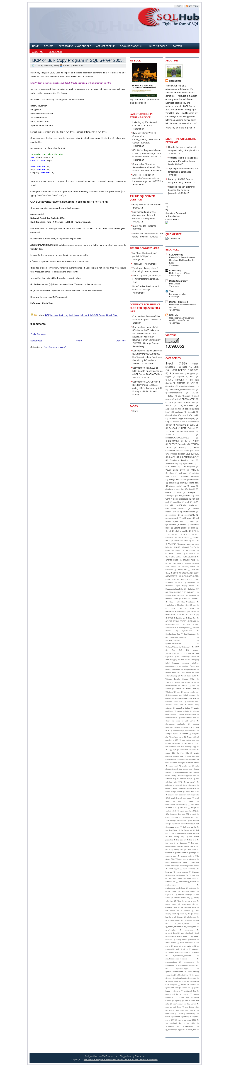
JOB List (192, 605)
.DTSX (167, 534)
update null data (190, 991)
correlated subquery (188, 749)
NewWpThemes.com (108, 1056)
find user (192, 839)
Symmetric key (171, 463)
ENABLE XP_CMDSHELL (186, 592)
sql (197, 933)
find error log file (189, 827)
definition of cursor (172, 785)
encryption (191, 373)
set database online (188, 907)
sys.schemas (170, 524)
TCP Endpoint (188, 466)
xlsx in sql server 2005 (187, 1020)
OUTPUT (181, 383)
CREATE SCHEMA (173, 563)
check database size (188, 717)
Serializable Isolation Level (182, 460)
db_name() (191, 782)
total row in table (180, 978)
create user (173, 766)
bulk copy (63, 315)
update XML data (172, 987)
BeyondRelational (131, 46)
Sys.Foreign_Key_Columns (175, 637)
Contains (169, 402)
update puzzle (180, 527)
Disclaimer (55, 51)
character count (171, 717)
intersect (195, 872)
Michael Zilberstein (178, 301)
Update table (170, 672)
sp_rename (189, 930)
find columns (181, 820)
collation (172, 482)
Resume (48, 46)
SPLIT (196, 457)
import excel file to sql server (176, 862)
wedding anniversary (187, 1013)
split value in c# (187, 933)
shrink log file (185, 913)
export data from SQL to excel (184, 814)
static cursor (170, 942)
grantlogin (192, 852)
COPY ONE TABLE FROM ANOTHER (180, 556)
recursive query (188, 891)
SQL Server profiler (182, 627)
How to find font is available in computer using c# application (182, 148)
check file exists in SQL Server (180, 720)
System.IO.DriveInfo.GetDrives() (177, 647)
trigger (168, 376)
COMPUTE (190, 553)
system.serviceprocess (174, 971)
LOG (192, 608)
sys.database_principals (182, 955)
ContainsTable (182, 569)
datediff (192, 489)
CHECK (178, 550)
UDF (193, 383)
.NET (177, 534)
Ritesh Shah (112, 315)
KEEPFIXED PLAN (173, 608)
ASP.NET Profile (105, 46)
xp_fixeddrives (187, 1026)
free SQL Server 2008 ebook (188, 846)
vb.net (168, 531)
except (193, 807)
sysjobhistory (183, 965)
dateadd (191, 412)
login (189, 505)
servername (186, 904)
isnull (187, 502)
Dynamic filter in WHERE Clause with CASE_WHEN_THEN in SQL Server (146, 137)
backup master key (191, 692)
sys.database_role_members (176, 958)
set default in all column (177, 910)
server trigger (171, 904)
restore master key (182, 897)
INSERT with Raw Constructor (182, 602)
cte (179, 395)
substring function (181, 952)
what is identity (181, 531)
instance (168, 872)
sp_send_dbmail (171, 933)
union (176, 981)
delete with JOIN (192, 791)
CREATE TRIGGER (174, 379)
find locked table (178, 833)
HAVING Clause (171, 598)
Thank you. (137, 263)
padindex (192, 888)
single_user (191, 917)
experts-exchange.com (189, 386)
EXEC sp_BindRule (188, 595)
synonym (195, 952)
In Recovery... (176, 270)
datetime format (186, 778)
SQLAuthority (176, 254)
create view (186, 766)
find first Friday (171, 830)
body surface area (175, 695)
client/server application (175, 724)
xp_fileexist (169, 1026)
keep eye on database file (178, 875)
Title (171, 291)
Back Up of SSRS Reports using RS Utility (180, 181)
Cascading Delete (188, 566)
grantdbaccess (180, 852)
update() (178, 1000)
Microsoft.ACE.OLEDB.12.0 (177, 437)
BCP (47, 315)
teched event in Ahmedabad (186, 421)
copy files (187, 743)
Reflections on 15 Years (179, 273)
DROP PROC (185, 579)
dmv (179, 492)
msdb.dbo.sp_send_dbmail (175, 888)
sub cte (185, 949)
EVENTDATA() (170, 595)
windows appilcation (181, 1016)
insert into (177, 502)
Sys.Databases (190, 634)
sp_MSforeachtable (173, 392)
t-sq (167, 421)
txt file (167, 981)
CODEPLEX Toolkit (173, 553)
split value (186, 518)
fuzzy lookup (174, 849)
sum (192, 521)
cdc (174, 476)
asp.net (180, 376)
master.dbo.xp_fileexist (187, 881)
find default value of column (182, 823)
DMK (179, 402)
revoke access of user (187, 901)
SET (188, 624)
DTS (180, 582)
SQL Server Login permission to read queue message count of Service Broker (146, 153)
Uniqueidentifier (190, 669)
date (194, 775)
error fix (185, 415)
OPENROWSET (172, 441)
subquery (191, 418)
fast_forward (184, 495)
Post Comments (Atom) (55, 346)
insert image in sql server (189, 865)
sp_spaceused (171, 518)
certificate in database (189, 476)
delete (168, 492)
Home (178, 6)
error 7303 (195, 804)
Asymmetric (181, 424)
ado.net (184, 685)
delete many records (188, 788)
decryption (169, 386)
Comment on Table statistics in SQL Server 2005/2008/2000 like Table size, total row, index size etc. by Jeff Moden (147, 355)
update (174, 984)
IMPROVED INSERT (190, 598)
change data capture (178, 479)
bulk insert (74, 315)
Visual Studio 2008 (175, 469)
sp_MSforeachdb (187, 511)
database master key (174, 489)
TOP (197, 647)
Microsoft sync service (187, 611)
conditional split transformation (184, 730)
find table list (181, 839)
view (170, 424)
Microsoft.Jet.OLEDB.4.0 (174, 614)
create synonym (178, 762)
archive (178, 688)
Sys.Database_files (172, 634)
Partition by (180, 618)
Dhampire (140, 1056)
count (182, 482)
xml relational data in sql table (180, 1023)
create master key (177, 486)
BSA (185, 547)
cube (193, 486)
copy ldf (196, 746)
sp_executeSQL (188, 514)
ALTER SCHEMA (181, 540)
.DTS (194, 531)
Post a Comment (38, 334)
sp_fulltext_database (173, 926)
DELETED (194, 424)
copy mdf (172, 749)
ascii (178, 692)
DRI (175, 579)
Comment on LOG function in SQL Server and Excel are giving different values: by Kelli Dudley (147, 386)
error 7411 (172, 807)
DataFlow (191, 582)
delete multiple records (173, 791)
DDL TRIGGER (186, 576)
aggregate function (173, 408)
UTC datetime (182, 656)
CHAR (167, 550)
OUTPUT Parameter (178, 444)
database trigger (184, 775)
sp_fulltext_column (182, 923)
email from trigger (184, 798)
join (194, 502)
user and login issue (173, 1007)
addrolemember (171, 685)
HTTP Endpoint (188, 428)
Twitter (177, 46)
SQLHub (173, 315)
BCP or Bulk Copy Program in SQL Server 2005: (78, 60)
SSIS (196, 366)
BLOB (178, 547)
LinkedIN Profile (157, 46)
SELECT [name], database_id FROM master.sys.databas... (146, 277)
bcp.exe (54, 315)
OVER (170, 618)
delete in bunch (171, 788)
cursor (187, 395)
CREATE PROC (171, 560)
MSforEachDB (170, 611)
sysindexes (169, 965)
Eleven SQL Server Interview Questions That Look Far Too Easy (182, 260)
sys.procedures (171, 962)
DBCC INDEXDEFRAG (182, 573)
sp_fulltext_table (190, 926)
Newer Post (36, 340)
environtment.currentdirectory (176, 804)
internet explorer (182, 872)
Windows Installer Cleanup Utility (180, 679)
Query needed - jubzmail (144, 225)
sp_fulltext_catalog (192, 920)
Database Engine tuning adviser (179, 585)
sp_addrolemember (172, 920)
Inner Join (190, 402)
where (167, 1016)
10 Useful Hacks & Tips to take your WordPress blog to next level (183, 161)
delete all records (189, 785)
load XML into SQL (173, 505)
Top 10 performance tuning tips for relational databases (183, 170)
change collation (183, 711)
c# (170, 373)
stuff (177, 949)
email (173, 798)
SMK (196, 453)
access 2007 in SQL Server (185, 682)
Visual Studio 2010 (188, 675)
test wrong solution (177, 293)
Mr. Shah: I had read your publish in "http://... (144, 254)
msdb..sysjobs (170, 885)
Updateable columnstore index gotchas (182, 306)
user (193, 527)
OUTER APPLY (191, 441)
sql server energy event (177, 936)
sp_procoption (170, 930)
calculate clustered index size (185, 698)
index (184, 366)
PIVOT (168, 405)
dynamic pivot (171, 415)
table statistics (182, 975)
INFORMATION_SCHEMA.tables (179, 431)
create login (194, 482)
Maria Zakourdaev (178, 280)
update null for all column (176, 994)
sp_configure (170, 514)
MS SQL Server (97, 315)
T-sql (169, 363)
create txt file (193, 762)
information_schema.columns (182, 389)
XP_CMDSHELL (186, 405)
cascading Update (183, 708)
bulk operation (190, 695)
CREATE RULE (189, 560)
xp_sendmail (170, 1029)
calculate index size (173, 701)
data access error (185, 769)
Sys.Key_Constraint (172, 640)
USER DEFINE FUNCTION (185, 369)
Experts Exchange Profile (75, 46)
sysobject (195, 965)
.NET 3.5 (186, 534)
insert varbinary (189, 868)
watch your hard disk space (182, 1010)
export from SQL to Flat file (176, 817)
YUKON (168, 682)
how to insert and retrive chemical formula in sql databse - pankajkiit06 (144, 215)
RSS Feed (193, 6)
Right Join (192, 618)
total (169, 978)
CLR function (190, 550)
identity (196, 415)
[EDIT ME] (69, 50)
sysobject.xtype (182, 968)
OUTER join (194, 614)
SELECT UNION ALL (188, 621)
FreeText (173, 428)
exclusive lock (170, 811)
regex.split (169, 894)
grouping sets (170, 856)
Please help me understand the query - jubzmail (147, 235)
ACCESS (185, 537)
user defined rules (192, 1007)
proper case (170, 891)
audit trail (179, 373)
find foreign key (187, 830)
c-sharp (168, 698)
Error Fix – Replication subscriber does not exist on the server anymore (146, 178)
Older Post (121, 340)
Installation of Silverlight (174, 605)
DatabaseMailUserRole (174, 589)
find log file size (193, 833)
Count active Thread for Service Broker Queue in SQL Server (146, 167)
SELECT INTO (171, 621)
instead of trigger (176, 418)
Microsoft (85, 315)
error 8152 (183, 807)
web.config (169, 1013)
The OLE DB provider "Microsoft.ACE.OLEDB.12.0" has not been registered (182, 653)
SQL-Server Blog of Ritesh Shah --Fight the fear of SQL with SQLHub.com (121, 1059)
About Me (37, 51)
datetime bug (170, 778)
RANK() (182, 447)
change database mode (187, 714)
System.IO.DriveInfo (173, 643)
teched (183, 524)
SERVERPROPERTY (173, 624)
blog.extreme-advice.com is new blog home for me (181, 319)
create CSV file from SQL (177, 753)
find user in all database (176, 843)
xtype (180, 1029)
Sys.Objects (188, 463)
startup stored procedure (186, 939)
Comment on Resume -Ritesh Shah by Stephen (146, 318)
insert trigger (174, 868)
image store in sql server (186, 859)
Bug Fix (193, 547)
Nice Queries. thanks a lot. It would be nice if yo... (145, 288)
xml (176, 399)
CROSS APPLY (188, 399)
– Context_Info (190, 1029)
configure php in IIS (178, 737)
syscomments (189, 962)
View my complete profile (180, 127)
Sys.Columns (187, 630)
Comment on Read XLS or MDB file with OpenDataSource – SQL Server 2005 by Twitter (147, 371)
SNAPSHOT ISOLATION (179, 457)
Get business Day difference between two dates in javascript (182, 190)
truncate (193, 978)
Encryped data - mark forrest (146, 204)
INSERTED (170, 434)
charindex (194, 479)
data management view (183, 772)
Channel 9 (169, 569)
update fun (186, 987)
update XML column (188, 984)
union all (185, 981)
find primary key (176, 836)
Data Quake (174, 283)
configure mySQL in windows (176, 733)
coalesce (179, 412)
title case (195, 975)
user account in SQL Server (184, 1004)
